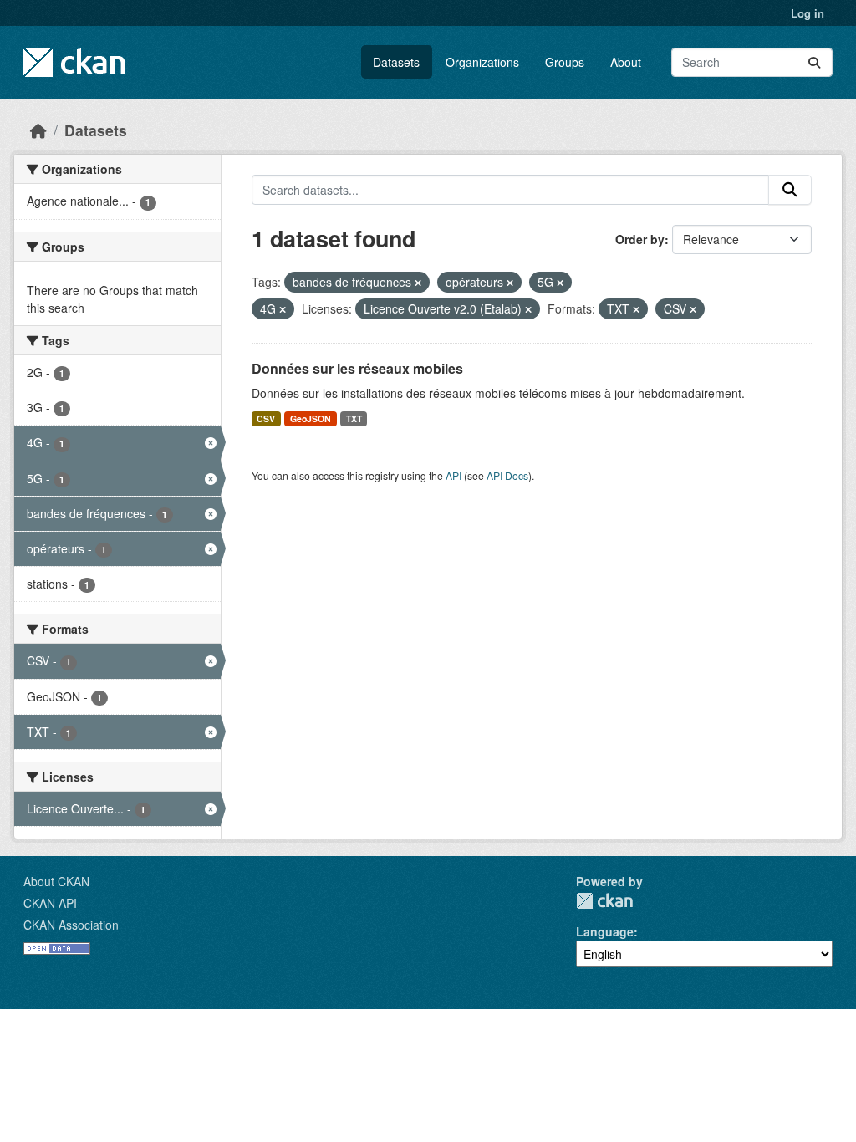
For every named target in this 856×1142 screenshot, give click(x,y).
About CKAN (56, 881)
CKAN (604, 901)
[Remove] (418, 282)
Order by (640, 239)
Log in (807, 13)
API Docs (507, 475)
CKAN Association (71, 924)
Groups (564, 62)
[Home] (38, 130)
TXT (354, 418)
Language (605, 931)
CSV (266, 418)
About (625, 62)
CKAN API (50, 903)
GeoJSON (310, 418)
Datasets (396, 62)
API (453, 475)
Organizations (482, 62)
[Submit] (814, 62)
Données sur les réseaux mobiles (357, 368)
